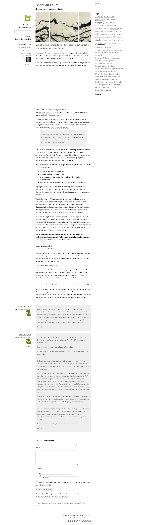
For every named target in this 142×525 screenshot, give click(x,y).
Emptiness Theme (72, 520)
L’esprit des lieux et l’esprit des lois (107, 74)
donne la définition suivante (58, 127)
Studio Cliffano (86, 520)
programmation (100, 37)
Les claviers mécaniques (103, 90)
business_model (99, 19)
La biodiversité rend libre (104, 63)
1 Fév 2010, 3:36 (25, 334)
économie (115, 43)
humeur (120, 28)
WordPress (87, 518)
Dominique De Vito (24, 309)
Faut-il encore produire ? (103, 47)
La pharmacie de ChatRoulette (47, 248)
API (30, 42)
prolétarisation (108, 37)
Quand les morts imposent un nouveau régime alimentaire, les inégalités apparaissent (108, 52)
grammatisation (114, 28)
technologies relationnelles (108, 40)
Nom (39, 468)
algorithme (25, 42)
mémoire (98, 34)
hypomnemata (99, 31)
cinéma (106, 19)
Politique (119, 34)
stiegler (98, 39)
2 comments (27, 64)
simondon (120, 37)
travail (117, 40)
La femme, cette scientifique (105, 66)
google (107, 29)
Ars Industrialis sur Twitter (47, 503)
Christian (28, 55)
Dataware (107, 23)
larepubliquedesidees (45, 112)
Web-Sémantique (104, 43)
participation (111, 34)
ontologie (104, 34)
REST (114, 37)
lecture (106, 31)
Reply (39, 327)
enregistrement (110, 25)
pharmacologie (26, 53)
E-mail (39, 474)
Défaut (21, 47)
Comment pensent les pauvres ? (56, 53)
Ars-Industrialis (109, 16)
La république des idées (51, 115)
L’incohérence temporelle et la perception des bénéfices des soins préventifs (63, 284)
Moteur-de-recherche (114, 31)
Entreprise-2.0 (100, 28)
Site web (45, 477)
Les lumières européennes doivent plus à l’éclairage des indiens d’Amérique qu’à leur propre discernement (108, 84)
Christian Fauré (69, 518)
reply (29, 318)
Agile (26, 47)
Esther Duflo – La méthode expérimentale (51, 109)
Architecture (99, 16)
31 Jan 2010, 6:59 (24, 306)
